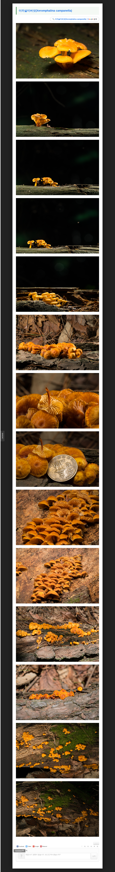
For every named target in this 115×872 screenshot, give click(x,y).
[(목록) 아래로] (94, 846)
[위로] (91, 846)
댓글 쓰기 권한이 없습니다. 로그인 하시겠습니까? (43, 854)
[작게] (88, 846)
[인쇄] (97, 846)
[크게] (84, 846)
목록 (96, 843)
